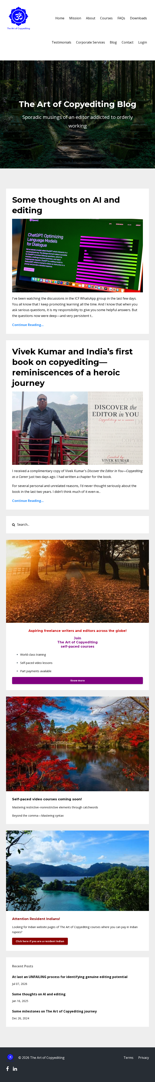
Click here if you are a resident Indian (40, 941)
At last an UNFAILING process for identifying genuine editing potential (70, 977)
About (90, 18)
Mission (75, 18)
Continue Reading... (28, 325)
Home (59, 18)
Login (142, 42)
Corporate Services (90, 42)
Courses (106, 18)
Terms (128, 1057)
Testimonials (61, 42)
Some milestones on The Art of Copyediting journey (54, 1011)
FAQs (121, 18)
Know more (77, 680)
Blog (113, 42)
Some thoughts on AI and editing (39, 994)
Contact (127, 42)
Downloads (138, 18)
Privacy (143, 1057)
